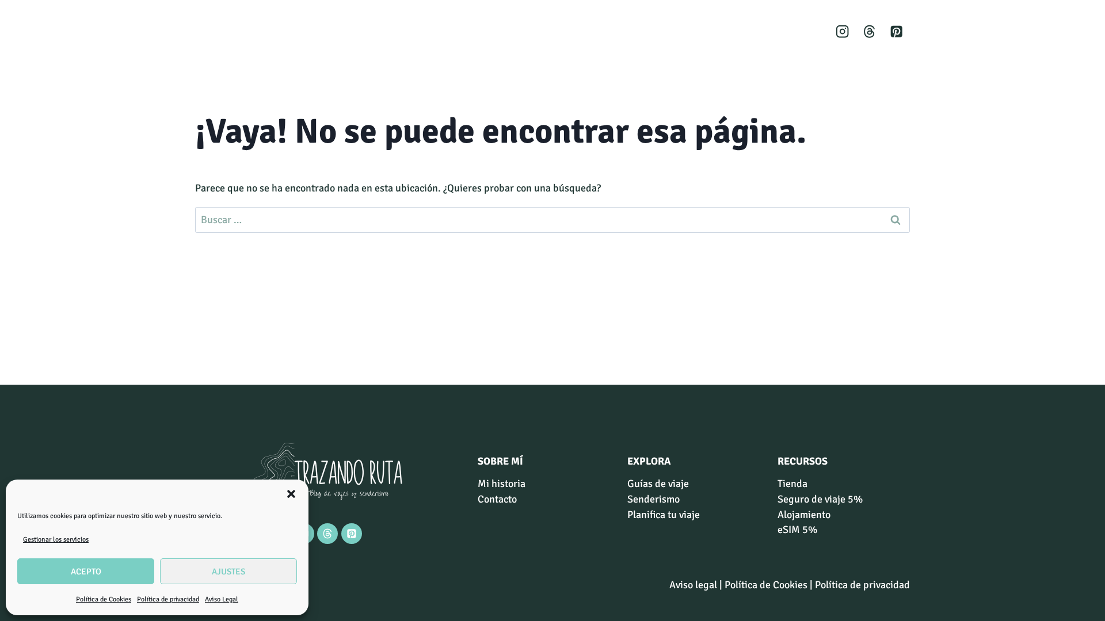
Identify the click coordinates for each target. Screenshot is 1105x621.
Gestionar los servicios (56, 539)
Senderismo (655, 31)
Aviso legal (693, 584)
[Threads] (869, 31)
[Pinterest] (896, 31)
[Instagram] (842, 31)
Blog (709, 31)
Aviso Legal (221, 599)
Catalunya (587, 31)
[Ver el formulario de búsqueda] (737, 31)
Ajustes (228, 571)
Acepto (86, 571)
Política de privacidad (168, 599)
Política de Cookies (103, 599)
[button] (291, 494)
